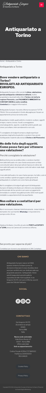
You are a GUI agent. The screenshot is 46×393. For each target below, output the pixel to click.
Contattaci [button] (37, 249)
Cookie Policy (23, 366)
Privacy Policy (23, 376)
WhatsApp (23, 212)
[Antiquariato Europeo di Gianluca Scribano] (15, 5)
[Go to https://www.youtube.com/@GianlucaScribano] (28, 301)
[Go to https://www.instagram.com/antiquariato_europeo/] (23, 301)
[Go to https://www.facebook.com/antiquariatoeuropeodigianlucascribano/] (18, 301)
